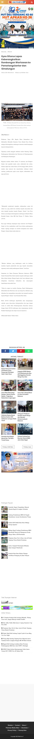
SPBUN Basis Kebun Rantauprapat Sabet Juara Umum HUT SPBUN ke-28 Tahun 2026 (15, 650)
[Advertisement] (17, 88)
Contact (17, 725)
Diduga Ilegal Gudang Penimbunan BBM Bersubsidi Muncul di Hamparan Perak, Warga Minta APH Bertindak (19, 532)
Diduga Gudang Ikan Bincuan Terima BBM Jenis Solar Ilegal (24, 438)
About (24, 725)
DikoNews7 (20, 736)
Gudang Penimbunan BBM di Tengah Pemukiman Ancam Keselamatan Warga (19, 516)
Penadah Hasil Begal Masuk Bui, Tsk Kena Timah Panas (7, 438)
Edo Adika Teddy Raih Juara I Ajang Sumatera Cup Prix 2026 (16, 624)
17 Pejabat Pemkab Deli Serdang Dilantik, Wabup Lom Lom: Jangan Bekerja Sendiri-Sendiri (16, 618)
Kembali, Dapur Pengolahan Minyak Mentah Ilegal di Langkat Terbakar (18, 508)
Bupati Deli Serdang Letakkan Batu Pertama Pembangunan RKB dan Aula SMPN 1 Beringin (14, 645)
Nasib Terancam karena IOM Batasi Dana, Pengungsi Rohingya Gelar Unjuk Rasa (8, 371)
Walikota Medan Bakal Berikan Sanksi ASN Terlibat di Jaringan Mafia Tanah (8, 418)
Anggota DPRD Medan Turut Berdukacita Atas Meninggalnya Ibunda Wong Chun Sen (24, 374)
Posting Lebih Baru (8, 447)
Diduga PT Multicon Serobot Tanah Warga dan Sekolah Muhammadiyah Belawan (24, 417)
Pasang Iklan (22, 730)
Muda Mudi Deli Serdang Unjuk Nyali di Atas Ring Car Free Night (16, 634)
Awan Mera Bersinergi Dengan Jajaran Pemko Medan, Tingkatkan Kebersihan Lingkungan (8, 395)
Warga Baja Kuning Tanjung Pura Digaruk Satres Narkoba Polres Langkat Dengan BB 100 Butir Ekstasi (16, 639)
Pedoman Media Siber (12, 727)
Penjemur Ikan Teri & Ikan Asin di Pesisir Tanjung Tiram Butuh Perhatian (20, 539)
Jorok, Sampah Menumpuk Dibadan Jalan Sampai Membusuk (18, 547)
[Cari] (32, 2)
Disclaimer (24, 727)
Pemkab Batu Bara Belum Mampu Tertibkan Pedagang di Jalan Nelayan (18, 554)
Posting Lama (27, 447)
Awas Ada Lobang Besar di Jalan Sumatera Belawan (25, 394)
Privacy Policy (12, 730)
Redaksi (10, 725)
